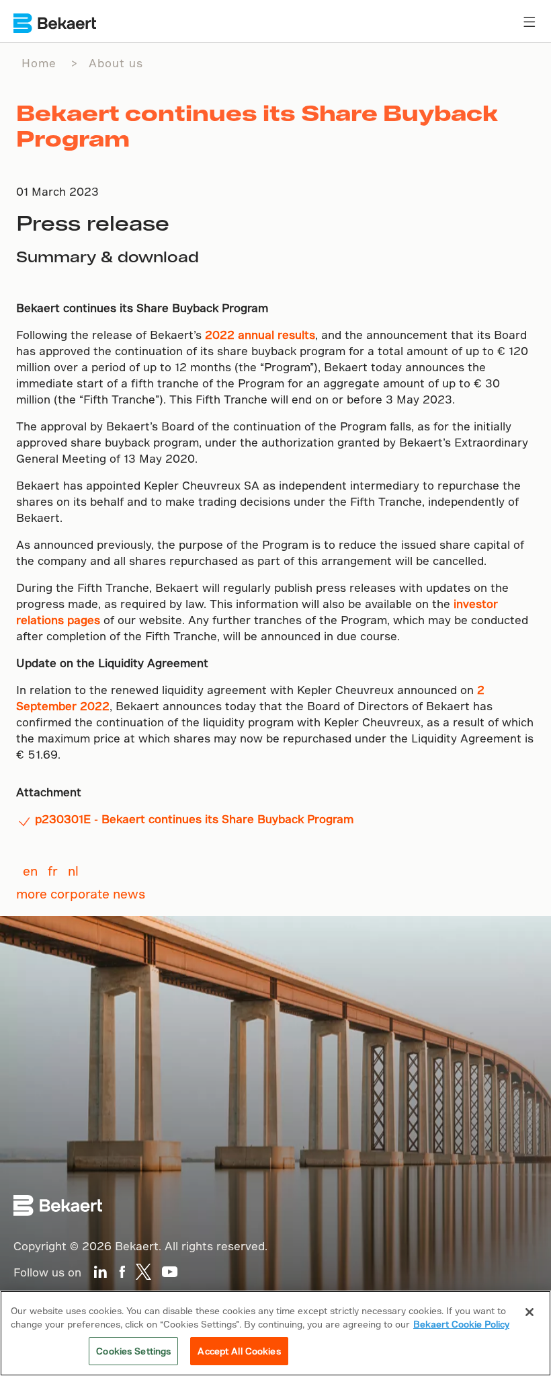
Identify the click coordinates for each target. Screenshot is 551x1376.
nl (73, 871)
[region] (275, 1333)
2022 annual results (260, 334)
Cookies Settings (133, 1351)
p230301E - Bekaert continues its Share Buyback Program (194, 818)
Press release (92, 223)
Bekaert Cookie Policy (461, 1324)
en (30, 871)
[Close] (529, 1312)
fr (53, 871)
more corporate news (80, 893)
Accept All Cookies (239, 1351)
